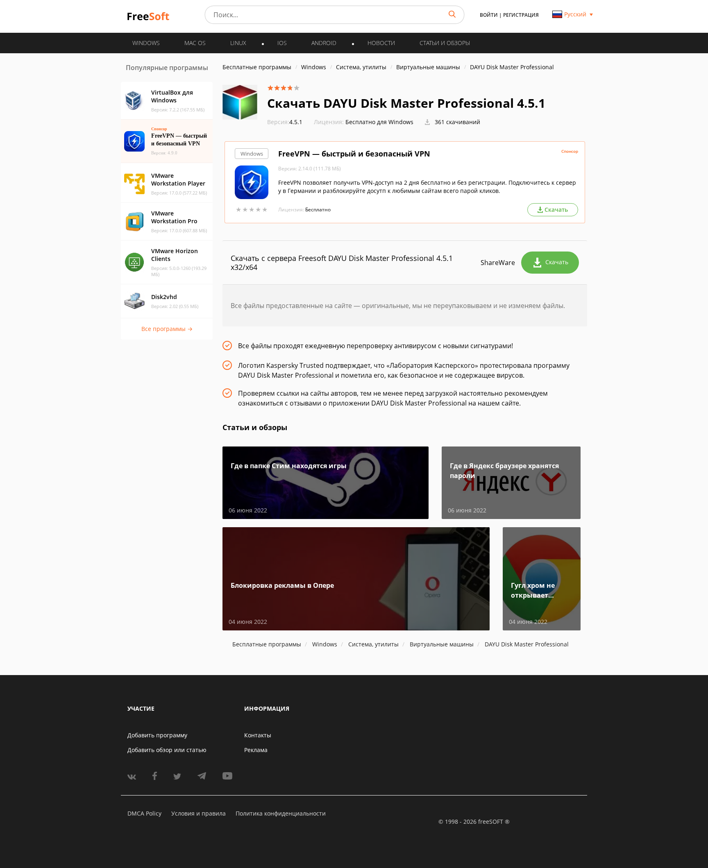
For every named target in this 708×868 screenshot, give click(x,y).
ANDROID (323, 43)
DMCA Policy (144, 813)
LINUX (238, 43)
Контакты (257, 735)
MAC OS (195, 43)
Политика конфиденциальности (281, 813)
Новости (381, 43)
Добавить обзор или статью (166, 750)
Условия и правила (198, 813)
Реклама (256, 750)
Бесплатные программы (256, 67)
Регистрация (521, 14)
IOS (282, 43)
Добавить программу (157, 735)
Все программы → (167, 329)
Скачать (556, 262)
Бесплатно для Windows (379, 122)
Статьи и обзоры (445, 43)
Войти (489, 14)
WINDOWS (146, 43)
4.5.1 (284, 122)
